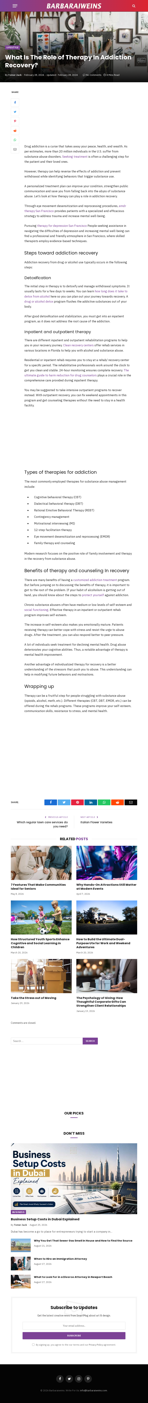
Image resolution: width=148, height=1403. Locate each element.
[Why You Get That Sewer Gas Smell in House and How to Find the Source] (21, 1245)
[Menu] (15, 6)
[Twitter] (15, 112)
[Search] (133, 6)
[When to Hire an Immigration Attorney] (21, 1263)
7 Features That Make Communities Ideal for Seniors (38, 887)
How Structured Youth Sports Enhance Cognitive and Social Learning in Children (40, 943)
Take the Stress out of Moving (33, 998)
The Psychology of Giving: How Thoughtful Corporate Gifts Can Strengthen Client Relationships (101, 1002)
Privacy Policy (96, 1344)
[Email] (15, 149)
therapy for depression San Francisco (62, 226)
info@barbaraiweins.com (93, 1390)
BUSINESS (18, 1212)
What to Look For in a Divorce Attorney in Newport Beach (73, 1277)
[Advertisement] (82, 117)
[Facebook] (15, 102)
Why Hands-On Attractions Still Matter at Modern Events (106, 887)
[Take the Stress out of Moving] (41, 976)
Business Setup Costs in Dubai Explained (45, 1219)
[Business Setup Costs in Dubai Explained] (74, 1178)
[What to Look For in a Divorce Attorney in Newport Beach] (21, 1282)
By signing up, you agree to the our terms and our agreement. (75, 1344)
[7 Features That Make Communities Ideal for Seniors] (41, 863)
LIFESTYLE (12, 47)
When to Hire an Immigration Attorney (60, 1259)
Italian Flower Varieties (96, 822)
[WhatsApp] (15, 140)
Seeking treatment (75, 157)
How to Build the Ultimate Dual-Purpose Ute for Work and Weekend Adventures (103, 943)
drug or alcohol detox (38, 301)
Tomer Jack (14, 74)
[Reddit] (15, 130)
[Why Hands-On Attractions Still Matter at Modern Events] (106, 863)
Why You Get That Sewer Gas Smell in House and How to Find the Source (83, 1240)
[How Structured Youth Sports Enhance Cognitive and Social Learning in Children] (41, 917)
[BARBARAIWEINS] (74, 6)
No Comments (93, 74)
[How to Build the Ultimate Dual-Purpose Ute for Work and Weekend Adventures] (106, 917)
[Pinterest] (15, 121)
